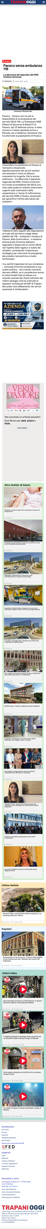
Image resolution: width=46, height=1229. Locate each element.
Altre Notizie (6, 1140)
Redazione (8, 81)
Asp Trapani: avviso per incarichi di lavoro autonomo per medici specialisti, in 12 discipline (22, 674)
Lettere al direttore (8, 1161)
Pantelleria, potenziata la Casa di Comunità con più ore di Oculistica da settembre (22, 543)
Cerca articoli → (23, 428)
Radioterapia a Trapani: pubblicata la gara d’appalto (22, 706)
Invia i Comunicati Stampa (11, 1192)
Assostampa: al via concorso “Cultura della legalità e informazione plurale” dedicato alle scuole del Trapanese (22, 959)
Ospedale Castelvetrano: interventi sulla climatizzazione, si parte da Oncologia (18, 576)
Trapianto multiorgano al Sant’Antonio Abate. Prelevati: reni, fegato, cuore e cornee (20, 739)
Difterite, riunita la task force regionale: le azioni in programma (22, 510)
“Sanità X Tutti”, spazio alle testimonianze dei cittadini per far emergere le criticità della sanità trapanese (21, 805)
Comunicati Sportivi (9, 1195)
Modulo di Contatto (8, 1166)
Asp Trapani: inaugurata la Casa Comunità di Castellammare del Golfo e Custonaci (19, 772)
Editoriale (5, 1158)
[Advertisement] (23, 31)
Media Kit (5, 1135)
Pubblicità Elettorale (9, 1138)
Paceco (7, 61)
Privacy (4, 1132)
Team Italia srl (13, 1186)
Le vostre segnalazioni (10, 1164)
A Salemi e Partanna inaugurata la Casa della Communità (19, 837)
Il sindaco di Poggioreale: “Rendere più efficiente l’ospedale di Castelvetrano (21, 641)
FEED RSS (5, 1169)
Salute (26, 81)
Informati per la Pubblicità (11, 1197)
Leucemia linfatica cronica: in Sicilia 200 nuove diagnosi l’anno (20, 869)
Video (4, 1156)
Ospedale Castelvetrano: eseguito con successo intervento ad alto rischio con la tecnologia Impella (22, 608)
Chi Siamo (5, 1130)
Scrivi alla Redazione (9, 1189)
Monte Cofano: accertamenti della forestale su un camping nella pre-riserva (22, 914)
